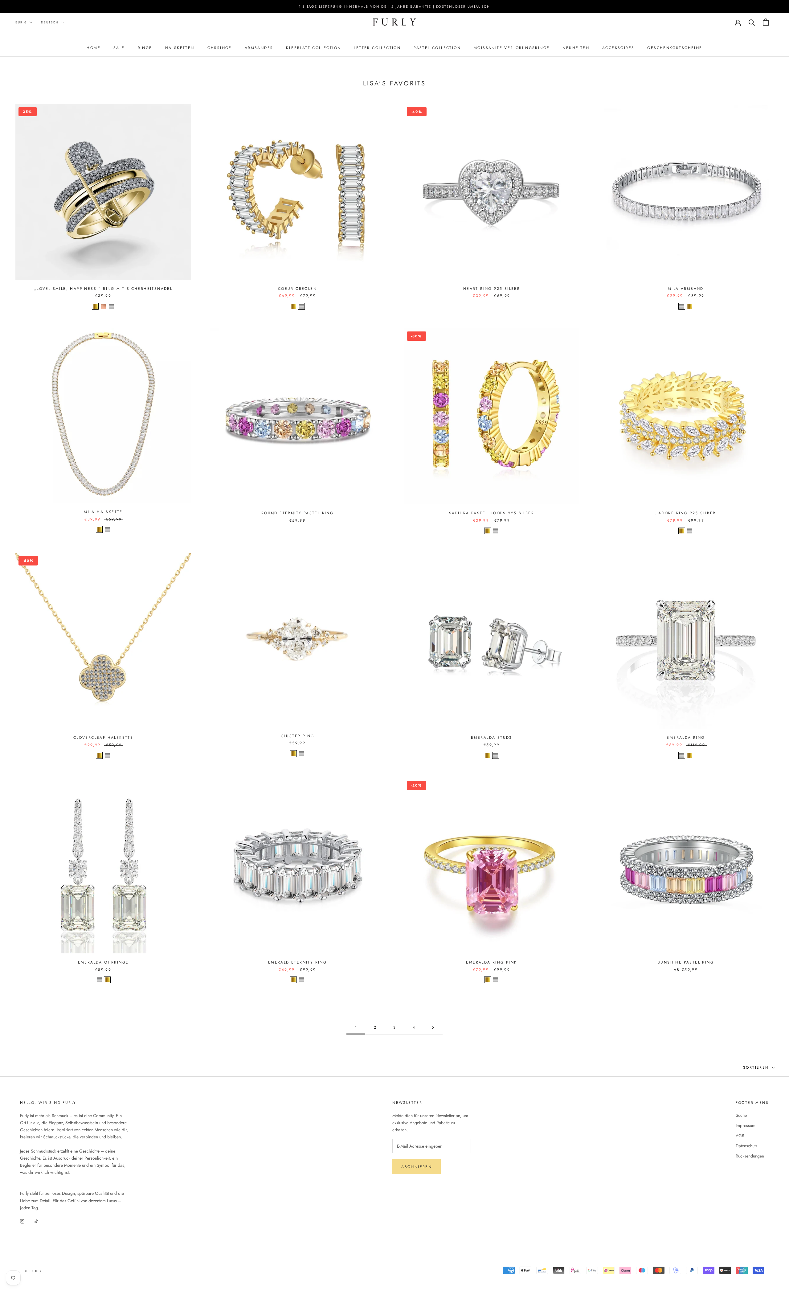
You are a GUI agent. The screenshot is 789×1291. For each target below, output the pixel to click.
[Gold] (95, 306)
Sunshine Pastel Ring (686, 962)
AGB (740, 1136)
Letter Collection (377, 48)
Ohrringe (219, 48)
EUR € (21, 22)
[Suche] (752, 22)
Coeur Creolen (297, 288)
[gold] (689, 755)
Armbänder (259, 48)
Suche (741, 1115)
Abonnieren (416, 1167)
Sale (119, 48)
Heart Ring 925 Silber (491, 288)
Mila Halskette (103, 512)
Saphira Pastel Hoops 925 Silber (491, 513)
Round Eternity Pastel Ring (297, 513)
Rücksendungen (750, 1156)
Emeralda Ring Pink (491, 962)
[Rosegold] (103, 306)
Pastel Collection (437, 48)
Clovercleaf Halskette (103, 737)
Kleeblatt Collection (313, 48)
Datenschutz (746, 1146)
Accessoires (618, 48)
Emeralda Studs (491, 737)
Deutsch (50, 22)
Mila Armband (686, 288)
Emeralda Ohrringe (103, 962)
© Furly (33, 1270)
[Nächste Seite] (433, 1027)
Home (93, 48)
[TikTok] (36, 1221)
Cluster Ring (297, 736)
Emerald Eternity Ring (297, 962)
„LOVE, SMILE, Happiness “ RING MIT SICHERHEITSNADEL (103, 288)
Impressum (745, 1125)
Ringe (145, 48)
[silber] (681, 755)
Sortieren (757, 1067)
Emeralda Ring (686, 737)
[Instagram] (22, 1221)
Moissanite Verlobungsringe (512, 48)
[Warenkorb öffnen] (766, 22)
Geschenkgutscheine (674, 48)
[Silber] (111, 306)
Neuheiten (575, 48)
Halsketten (179, 48)
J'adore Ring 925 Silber (686, 513)
